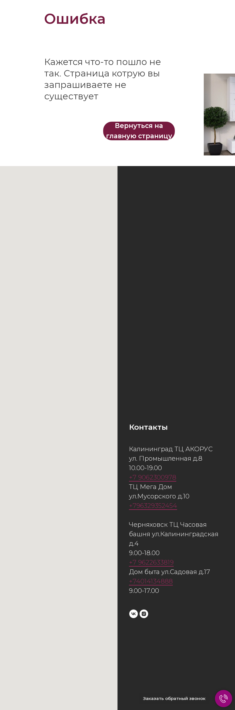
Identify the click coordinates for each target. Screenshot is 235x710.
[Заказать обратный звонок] (223, 698)
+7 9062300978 (152, 477)
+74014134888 (151, 581)
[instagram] (144, 614)
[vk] (133, 614)
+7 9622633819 (151, 562)
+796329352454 (153, 506)
